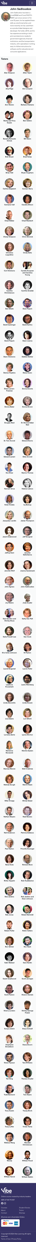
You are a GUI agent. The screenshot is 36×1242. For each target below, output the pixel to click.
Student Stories (24, 1208)
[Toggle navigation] (32, 3)
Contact (4, 1213)
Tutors (21, 1210)
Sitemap (22, 1213)
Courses (4, 1208)
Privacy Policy (16, 1239)
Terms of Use (5, 1239)
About (3, 1210)
